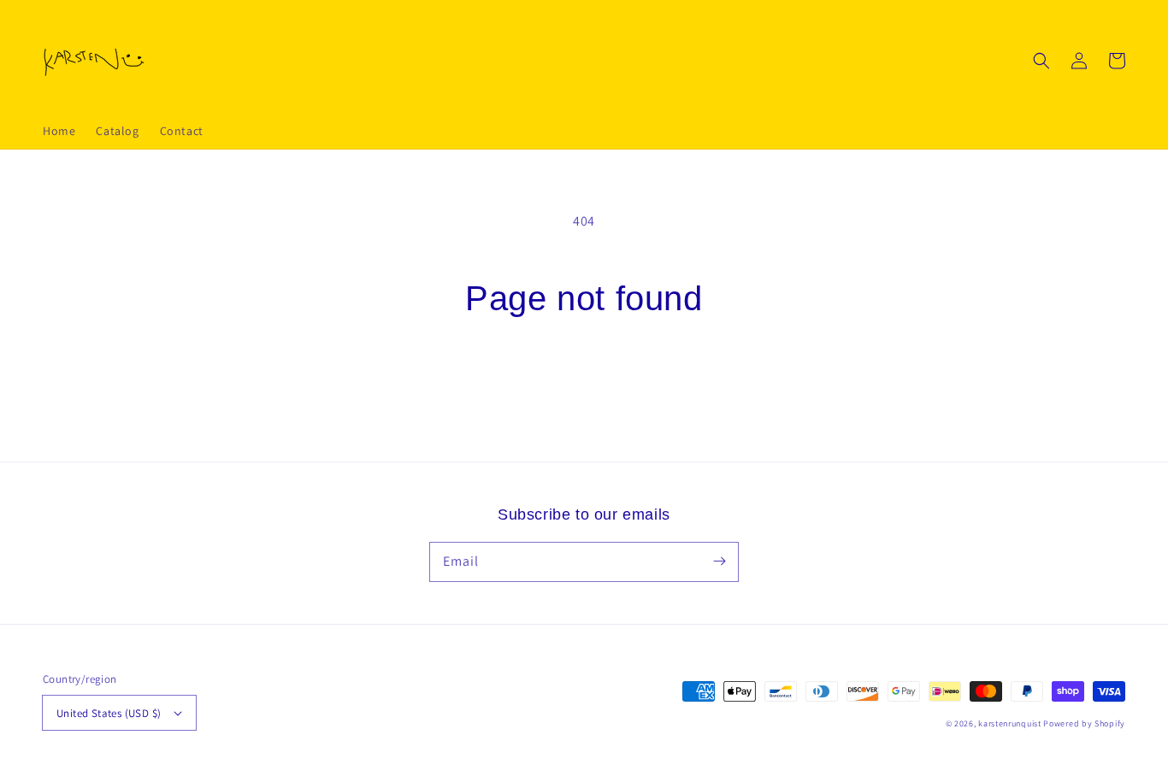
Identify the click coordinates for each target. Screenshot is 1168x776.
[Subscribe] (719, 561)
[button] (1041, 60)
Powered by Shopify (1084, 723)
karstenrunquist (1009, 723)
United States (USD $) (108, 713)
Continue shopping (584, 381)
